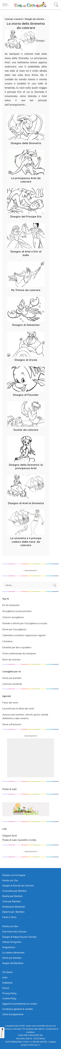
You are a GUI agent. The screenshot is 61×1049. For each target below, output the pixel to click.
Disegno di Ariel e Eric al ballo (25, 253)
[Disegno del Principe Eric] (26, 200)
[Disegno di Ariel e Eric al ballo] (26, 235)
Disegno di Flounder (26, 394)
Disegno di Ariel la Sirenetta (26, 503)
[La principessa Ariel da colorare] (26, 162)
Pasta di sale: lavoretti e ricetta (19, 840)
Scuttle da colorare (25, 429)
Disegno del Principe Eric (26, 216)
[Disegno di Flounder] (26, 379)
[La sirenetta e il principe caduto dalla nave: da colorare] (26, 522)
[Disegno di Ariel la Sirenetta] (26, 487)
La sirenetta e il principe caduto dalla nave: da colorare (25, 541)
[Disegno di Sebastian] (26, 309)
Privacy (1, 1033)
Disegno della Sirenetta (26, 143)
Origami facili (9, 835)
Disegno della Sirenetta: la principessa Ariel (26, 466)
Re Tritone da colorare (25, 290)
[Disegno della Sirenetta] (26, 127)
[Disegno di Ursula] (26, 344)
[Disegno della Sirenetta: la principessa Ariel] (26, 448)
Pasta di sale (9, 789)
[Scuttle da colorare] (26, 414)
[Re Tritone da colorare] (26, 274)
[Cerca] (55, 4)
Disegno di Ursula (26, 359)
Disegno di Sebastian (26, 324)
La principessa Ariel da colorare (26, 179)
